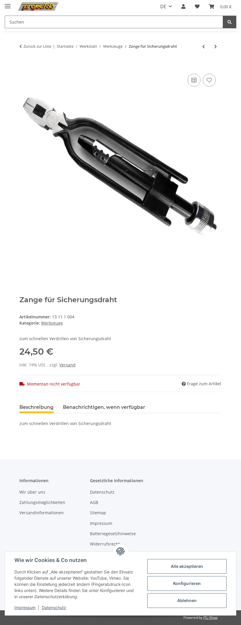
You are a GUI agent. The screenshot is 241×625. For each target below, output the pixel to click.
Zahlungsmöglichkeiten (42, 502)
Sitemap (98, 512)
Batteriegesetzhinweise (113, 533)
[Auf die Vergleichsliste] (194, 80)
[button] (183, 6)
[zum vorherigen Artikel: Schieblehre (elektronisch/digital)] (204, 46)
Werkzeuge (52, 323)
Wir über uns (32, 492)
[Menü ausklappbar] (8, 3)
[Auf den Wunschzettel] (209, 80)
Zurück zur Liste (37, 46)
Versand (67, 365)
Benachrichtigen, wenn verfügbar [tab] (104, 407)
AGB (94, 502)
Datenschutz (54, 607)
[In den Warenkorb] (24, 65)
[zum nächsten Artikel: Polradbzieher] (216, 46)
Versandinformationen (41, 512)
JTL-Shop (210, 617)
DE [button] (163, 6)
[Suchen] (229, 22)
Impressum (25, 607)
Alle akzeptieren (187, 566)
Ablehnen (187, 600)
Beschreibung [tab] (36, 407)
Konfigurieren (187, 583)
